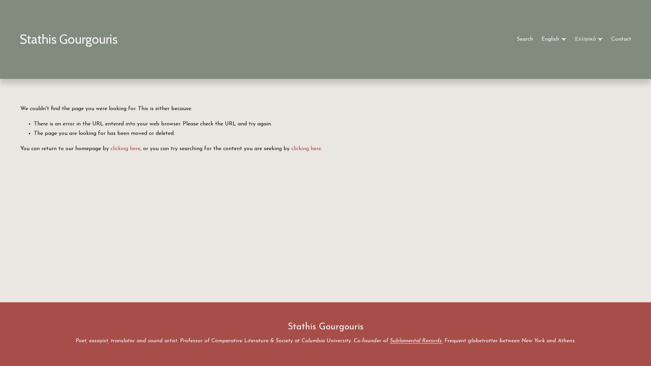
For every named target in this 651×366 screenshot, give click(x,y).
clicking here (125, 148)
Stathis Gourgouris (69, 39)
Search (525, 39)
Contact (621, 39)
